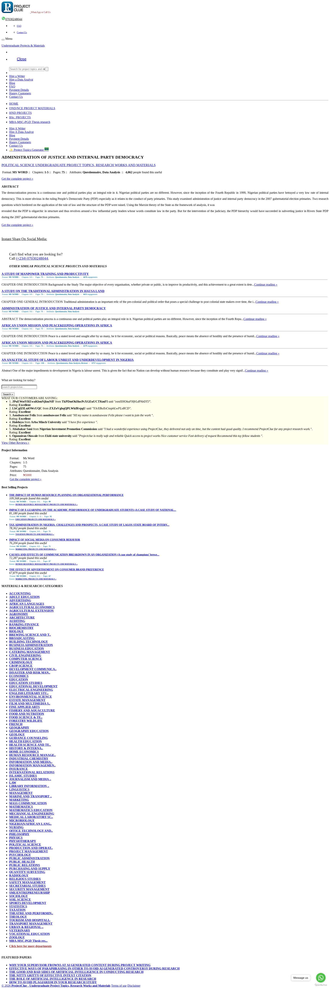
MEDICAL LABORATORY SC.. (31, 817)
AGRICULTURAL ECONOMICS (32, 607)
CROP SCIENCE (20, 665)
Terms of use (119, 985)
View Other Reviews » (15, 442)
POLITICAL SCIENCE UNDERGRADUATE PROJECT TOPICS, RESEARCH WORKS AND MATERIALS (79, 165)
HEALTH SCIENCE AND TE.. (30, 744)
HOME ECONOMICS (24, 751)
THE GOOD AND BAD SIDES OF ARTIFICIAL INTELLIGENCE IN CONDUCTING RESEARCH (76, 972)
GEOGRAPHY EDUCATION (29, 731)
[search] (46, 69)
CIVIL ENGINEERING (25, 655)
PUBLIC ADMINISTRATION (29, 858)
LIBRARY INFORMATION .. (29, 786)
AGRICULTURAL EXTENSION (31, 610)
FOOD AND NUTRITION (26, 713)
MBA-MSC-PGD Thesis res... (28, 940)
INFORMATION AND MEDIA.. (30, 762)
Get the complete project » (17, 178)
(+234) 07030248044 (32, 258)
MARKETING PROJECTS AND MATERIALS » (35, 549)
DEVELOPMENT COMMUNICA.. (33, 669)
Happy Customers (20, 93)
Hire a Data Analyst (21, 79)
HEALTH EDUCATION (25, 741)
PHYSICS (16, 837)
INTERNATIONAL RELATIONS (31, 772)
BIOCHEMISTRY (21, 627)
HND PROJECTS (20, 112)
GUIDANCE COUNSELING (28, 738)
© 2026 (56, 985)
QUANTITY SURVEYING (27, 872)
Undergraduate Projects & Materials (23, 45)
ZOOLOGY (17, 937)
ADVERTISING (20, 600)
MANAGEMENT (21, 793)
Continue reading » (265, 284)
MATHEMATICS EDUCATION (31, 810)
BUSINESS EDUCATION (26, 648)
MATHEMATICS (21, 806)
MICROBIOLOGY (22, 820)
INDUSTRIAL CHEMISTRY (28, 758)
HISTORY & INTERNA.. (26, 748)
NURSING (16, 827)
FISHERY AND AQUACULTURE (32, 710)
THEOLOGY (18, 916)
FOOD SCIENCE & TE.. (25, 717)
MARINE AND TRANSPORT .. (30, 796)
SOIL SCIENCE (20, 899)
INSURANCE (18, 768)
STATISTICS (18, 906)
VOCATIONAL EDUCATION (29, 934)
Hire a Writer (17, 76)
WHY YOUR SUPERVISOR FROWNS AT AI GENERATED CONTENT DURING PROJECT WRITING (79, 965)
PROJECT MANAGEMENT (28, 851)
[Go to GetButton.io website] (321, 985)
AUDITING (17, 621)
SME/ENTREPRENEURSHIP (29, 892)
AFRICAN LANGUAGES (26, 603)
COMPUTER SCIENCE (25, 658)
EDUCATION (18, 679)
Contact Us (22, 32)
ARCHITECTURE (22, 617)
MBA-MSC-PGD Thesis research (29, 122)
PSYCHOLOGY (20, 854)
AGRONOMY (18, 614)
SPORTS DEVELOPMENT (27, 903)
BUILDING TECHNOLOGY (28, 641)
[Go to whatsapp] (321, 978)
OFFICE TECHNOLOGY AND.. (31, 830)
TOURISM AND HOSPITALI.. (29, 920)
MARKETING (19, 799)
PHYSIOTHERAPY (22, 841)
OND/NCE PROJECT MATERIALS (32, 108)
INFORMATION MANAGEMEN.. (32, 765)
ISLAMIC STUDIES (23, 775)
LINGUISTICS (19, 789)
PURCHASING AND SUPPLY (29, 868)
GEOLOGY (17, 734)
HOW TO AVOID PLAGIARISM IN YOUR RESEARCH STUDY (53, 982)
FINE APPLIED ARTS (24, 707)
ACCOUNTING (20, 593)
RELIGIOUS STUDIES (25, 878)
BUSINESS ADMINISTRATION (31, 645)
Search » (8, 394)
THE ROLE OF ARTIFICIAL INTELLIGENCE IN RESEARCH (52, 978)
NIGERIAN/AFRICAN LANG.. (30, 823)
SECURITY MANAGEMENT (29, 889)
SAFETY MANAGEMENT (27, 882)
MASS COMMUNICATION (28, 803)
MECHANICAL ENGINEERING (31, 813)
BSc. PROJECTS (20, 117)
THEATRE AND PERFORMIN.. (31, 913)
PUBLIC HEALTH (22, 861)
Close (21, 59)
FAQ (19, 26)
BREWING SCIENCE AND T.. (30, 634)
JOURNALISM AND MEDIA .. (30, 779)
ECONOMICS (18, 676)
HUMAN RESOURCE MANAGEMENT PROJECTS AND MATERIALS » (46, 504)
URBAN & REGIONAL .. (26, 927)
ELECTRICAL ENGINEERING (31, 689)
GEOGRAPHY (19, 727)
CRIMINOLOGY (20, 662)
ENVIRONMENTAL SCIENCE (30, 696)
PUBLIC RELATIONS (24, 865)
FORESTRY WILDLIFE (25, 720)
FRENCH (15, 724)
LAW (12, 782)
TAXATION (17, 909)
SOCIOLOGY (18, 896)
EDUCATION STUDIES (25, 682)
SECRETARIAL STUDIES (27, 885)
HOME (13, 103)
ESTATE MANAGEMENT (27, 700)
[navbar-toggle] (3, 39)
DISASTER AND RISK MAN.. (29, 672)
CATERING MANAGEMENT (29, 652)
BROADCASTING (22, 638)
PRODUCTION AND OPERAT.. (31, 848)
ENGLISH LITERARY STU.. (29, 693)
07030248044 (13, 19)
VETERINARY (19, 930)
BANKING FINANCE (24, 624)
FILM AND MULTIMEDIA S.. (29, 703)
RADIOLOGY (18, 875)
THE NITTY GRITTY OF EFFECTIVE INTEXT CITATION (50, 975)
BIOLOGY (16, 631)
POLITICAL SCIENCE (25, 844)
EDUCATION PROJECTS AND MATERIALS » (35, 519)
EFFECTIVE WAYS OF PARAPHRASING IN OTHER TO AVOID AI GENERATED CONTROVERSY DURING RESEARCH (94, 968)
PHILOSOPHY (19, 834)
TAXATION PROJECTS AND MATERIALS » (34, 534)
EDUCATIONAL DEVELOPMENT (33, 686)
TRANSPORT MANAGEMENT (31, 923)
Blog (12, 83)
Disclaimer (133, 985)
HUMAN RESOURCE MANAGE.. (32, 755)
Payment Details (19, 90)
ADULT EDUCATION (24, 597)
